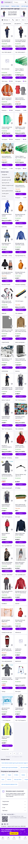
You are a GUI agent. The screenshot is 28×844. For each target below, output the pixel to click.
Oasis (3, 779)
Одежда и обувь (15, 6)
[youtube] (2, 824)
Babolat (9, 779)
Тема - (7, 814)
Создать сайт (14, 833)
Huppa (9, 775)
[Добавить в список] (12, 36)
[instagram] (7, 824)
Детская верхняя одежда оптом (9, 784)
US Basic (16, 775)
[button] (20, 77)
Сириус (23, 775)
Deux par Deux (17, 779)
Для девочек (18, 23)
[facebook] (5, 824)
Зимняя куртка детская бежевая (9, 767)
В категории (8, 2)
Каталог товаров (5, 6)
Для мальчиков (7, 23)
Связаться (7, 223)
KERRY (3, 775)
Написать (7, 48)
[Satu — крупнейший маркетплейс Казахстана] (2, 2)
